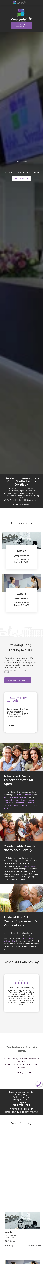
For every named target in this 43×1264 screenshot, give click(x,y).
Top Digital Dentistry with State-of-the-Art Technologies (23, 501)
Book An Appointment (21, 25)
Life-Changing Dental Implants (23, 491)
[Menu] (37, 2)
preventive (20, 795)
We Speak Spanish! (22, 504)
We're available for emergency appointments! (21, 1110)
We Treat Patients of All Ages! (22, 488)
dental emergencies (24, 805)
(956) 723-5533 (21, 555)
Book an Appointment (17, 680)
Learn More (12, 725)
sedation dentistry (26, 800)
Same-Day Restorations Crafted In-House (23, 493)
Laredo (8, 1232)
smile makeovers (11, 800)
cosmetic (29, 795)
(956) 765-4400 (21, 598)
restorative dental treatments (16, 797)
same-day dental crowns (14, 803)
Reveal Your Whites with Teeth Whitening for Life (23, 497)
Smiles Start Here (21, 178)
